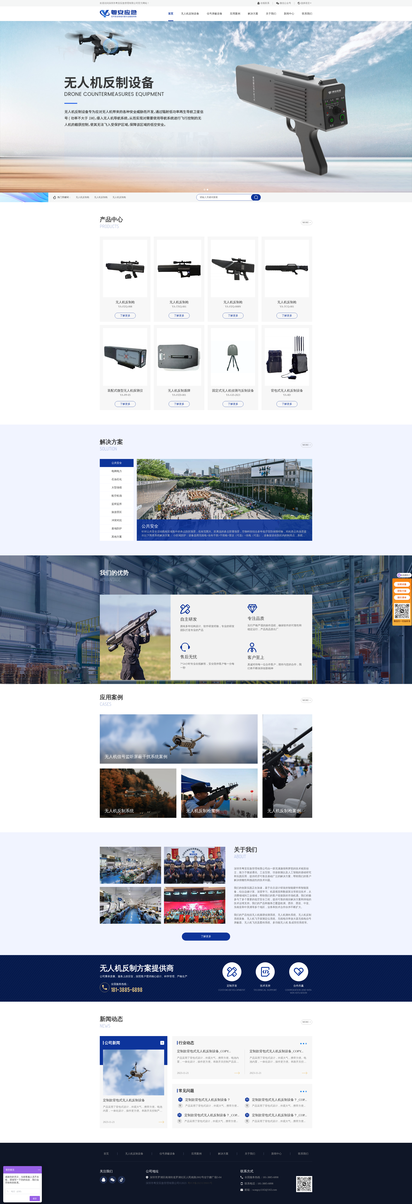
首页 (170, 13)
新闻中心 (289, 13)
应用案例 (235, 13)
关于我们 (271, 13)
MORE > (306, 222)
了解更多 (125, 315)
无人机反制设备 (190, 13)
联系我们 (307, 13)
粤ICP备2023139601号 (200, 1183)
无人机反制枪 (82, 197)
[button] (204, 189)
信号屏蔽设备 (214, 13)
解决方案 (253, 13)
